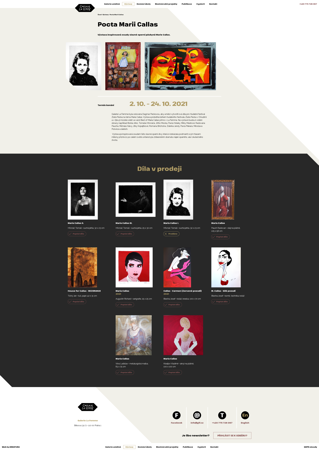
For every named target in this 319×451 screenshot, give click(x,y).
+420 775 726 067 (308, 4)
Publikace (187, 4)
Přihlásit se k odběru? (232, 435)
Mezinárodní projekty (166, 4)
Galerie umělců (112, 4)
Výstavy (128, 4)
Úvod (100, 14)
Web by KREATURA (11, 447)
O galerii (200, 4)
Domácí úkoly (144, 4)
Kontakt (213, 4)
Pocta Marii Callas (117, 14)
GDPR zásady (310, 447)
